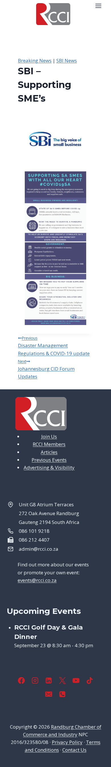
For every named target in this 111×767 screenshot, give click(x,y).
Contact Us (74, 750)
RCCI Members (49, 444)
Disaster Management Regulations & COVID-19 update (54, 345)
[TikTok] (89, 680)
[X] (62, 680)
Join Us (49, 436)
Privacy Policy (67, 742)
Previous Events (49, 460)
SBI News (66, 60)
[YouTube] (76, 680)
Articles (49, 452)
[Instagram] (35, 680)
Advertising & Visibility (49, 467)
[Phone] (62, 694)
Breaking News (35, 60)
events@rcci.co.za (37, 580)
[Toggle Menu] (98, 6)
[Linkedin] (49, 680)
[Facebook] (21, 680)
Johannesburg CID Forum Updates (46, 369)
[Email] (49, 694)
